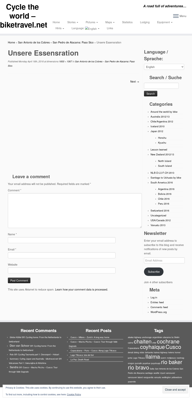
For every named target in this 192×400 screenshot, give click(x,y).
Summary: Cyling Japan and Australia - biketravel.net (34, 358)
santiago (149, 373)
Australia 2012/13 (160, 116)
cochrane (168, 341)
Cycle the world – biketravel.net (22, 15)
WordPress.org (159, 312)
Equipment (164, 22)
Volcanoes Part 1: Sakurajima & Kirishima (27, 362)
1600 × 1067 (65, 61)
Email (12, 249)
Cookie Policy (74, 394)
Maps (109, 22)
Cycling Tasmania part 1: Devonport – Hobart (38, 354)
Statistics (127, 22)
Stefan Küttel (15, 337)
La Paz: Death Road (79, 359)
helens (171, 352)
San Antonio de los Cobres (167, 368)
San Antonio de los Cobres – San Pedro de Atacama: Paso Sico (56, 42)
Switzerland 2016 (160, 210)
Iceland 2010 (157, 126)
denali (130, 352)
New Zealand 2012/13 (162, 154)
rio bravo (138, 367)
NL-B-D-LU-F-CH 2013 (162, 172)
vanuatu (157, 377)
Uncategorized (158, 215)
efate (142, 352)
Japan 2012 (157, 131)
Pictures (91, 22)
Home (56, 22)
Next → (134, 81)
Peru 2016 (163, 203)
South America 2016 (162, 182)
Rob (12, 354)
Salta (152, 368)
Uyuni (162, 373)
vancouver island (135, 377)
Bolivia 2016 (164, 194)
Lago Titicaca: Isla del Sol (82, 354)
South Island (165, 166)
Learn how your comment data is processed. (81, 289)
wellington (166, 377)
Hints (59, 28)
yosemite (132, 381)
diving (136, 352)
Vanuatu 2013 (158, 225)
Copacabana (133, 348)
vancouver (170, 373)
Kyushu (162, 142)
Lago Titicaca (139, 357)
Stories (71, 22)
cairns (130, 342)
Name (12, 234)
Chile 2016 (164, 198)
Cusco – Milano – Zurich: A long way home (89, 337)
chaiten (143, 341)
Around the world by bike (164, 111)
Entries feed (157, 302)
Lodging (145, 22)
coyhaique (152, 346)
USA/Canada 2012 (161, 220)
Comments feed (159, 307)
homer (178, 352)
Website (12, 264)
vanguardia (148, 377)
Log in (154, 297)
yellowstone (177, 377)
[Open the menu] (176, 16)
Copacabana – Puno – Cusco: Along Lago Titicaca (93, 350)
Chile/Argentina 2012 (162, 121)
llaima (153, 356)
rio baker (171, 362)
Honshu (162, 137)
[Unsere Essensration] (73, 127)
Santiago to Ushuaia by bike (166, 177)
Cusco (173, 346)
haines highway (160, 352)
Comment (14, 190)
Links (110, 28)
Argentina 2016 (166, 189)
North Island (164, 161)
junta (130, 357)
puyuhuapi (155, 363)
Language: (78, 28)
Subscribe (154, 271)
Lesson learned (159, 149)
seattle (156, 373)
